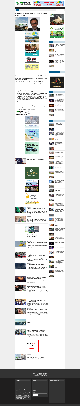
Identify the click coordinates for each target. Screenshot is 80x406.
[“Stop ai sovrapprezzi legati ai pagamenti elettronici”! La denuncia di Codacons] (51, 253)
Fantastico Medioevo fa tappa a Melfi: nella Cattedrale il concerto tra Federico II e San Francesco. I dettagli (59, 61)
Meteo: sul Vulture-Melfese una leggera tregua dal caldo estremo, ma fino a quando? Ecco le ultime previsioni (59, 181)
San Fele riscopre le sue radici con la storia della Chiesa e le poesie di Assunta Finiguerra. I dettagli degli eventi (59, 257)
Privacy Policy (52, 394)
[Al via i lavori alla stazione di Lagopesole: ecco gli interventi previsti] (51, 276)
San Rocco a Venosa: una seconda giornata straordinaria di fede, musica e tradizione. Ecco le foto (59, 267)
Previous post (29, 365)
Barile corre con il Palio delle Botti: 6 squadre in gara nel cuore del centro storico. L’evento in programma (59, 186)
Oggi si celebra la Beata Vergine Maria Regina (34, 217)
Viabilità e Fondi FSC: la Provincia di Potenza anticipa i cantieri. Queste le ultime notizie (59, 139)
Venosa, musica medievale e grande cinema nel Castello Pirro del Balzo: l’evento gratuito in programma (59, 234)
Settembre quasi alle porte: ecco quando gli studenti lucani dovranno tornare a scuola (60, 45)
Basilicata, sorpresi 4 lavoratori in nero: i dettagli (35, 159)
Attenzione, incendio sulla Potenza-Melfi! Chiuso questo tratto (22, 395)
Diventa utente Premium (53, 398)
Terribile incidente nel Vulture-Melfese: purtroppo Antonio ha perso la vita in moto (59, 271)
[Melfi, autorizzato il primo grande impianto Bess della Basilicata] (51, 125)
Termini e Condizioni (53, 392)
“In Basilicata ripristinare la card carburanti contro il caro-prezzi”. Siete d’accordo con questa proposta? (59, 148)
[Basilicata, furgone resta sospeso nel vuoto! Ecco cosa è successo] (51, 200)
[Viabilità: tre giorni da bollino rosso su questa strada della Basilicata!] (20, 324)
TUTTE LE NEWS (34, 390)
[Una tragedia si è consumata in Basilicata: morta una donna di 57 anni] (51, 106)
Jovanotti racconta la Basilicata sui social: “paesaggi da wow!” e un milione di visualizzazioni (59, 177)
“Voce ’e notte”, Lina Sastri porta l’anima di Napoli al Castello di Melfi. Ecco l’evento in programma (59, 225)
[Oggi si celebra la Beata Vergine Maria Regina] (20, 221)
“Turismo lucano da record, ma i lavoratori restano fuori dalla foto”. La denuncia (59, 143)
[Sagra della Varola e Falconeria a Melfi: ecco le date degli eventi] (51, 191)
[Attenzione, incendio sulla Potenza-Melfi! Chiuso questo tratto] (20, 268)
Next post (34, 365)
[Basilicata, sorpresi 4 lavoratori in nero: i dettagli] (20, 163)
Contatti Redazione (53, 396)
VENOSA (34, 392)
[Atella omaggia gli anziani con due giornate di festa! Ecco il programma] (51, 153)
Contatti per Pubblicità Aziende (54, 390)
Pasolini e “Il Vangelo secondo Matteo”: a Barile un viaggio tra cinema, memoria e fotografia (59, 172)
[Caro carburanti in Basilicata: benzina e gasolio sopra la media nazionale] (51, 168)
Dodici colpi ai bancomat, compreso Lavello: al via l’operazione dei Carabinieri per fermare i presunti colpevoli (59, 195)
